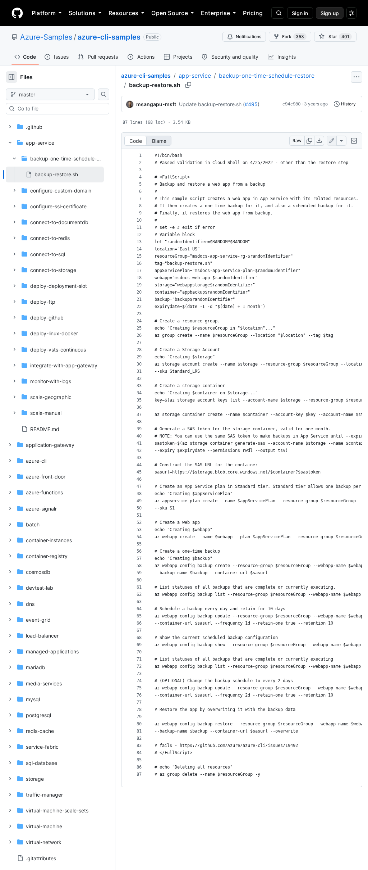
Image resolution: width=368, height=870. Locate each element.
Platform (44, 13)
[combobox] (60, 108)
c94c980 (291, 104)
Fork (293, 36)
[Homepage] (17, 13)
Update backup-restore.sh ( (212, 104)
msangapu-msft (156, 104)
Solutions (82, 13)
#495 (251, 104)
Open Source (169, 13)
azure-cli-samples (109, 37)
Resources (123, 13)
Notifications (248, 36)
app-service (195, 75)
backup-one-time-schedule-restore (266, 75)
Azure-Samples (46, 37)
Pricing (253, 13)
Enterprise (215, 13)
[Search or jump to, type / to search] (277, 13)
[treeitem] (55, 174)
